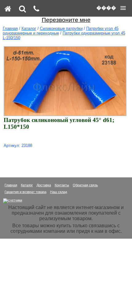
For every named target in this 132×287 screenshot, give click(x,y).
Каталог (28, 28)
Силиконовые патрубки (61, 28)
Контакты (62, 185)
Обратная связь (85, 185)
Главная (10, 28)
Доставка (44, 185)
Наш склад (58, 192)
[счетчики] (12, 200)
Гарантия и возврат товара (25, 192)
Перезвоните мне (66, 20)
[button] (111, 8)
